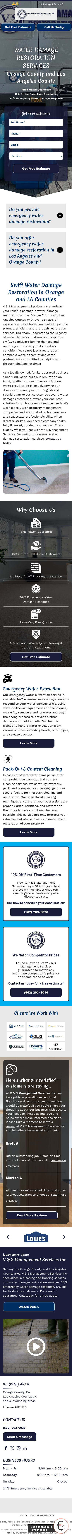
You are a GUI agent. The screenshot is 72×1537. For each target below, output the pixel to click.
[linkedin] (25, 1448)
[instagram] (18, 1448)
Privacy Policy (6, 1521)
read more (58, 1160)
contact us (53, 438)
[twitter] (12, 1448)
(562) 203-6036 (14, 1427)
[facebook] (5, 1448)
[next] (64, 1236)
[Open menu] (67, 14)
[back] (8, 1236)
